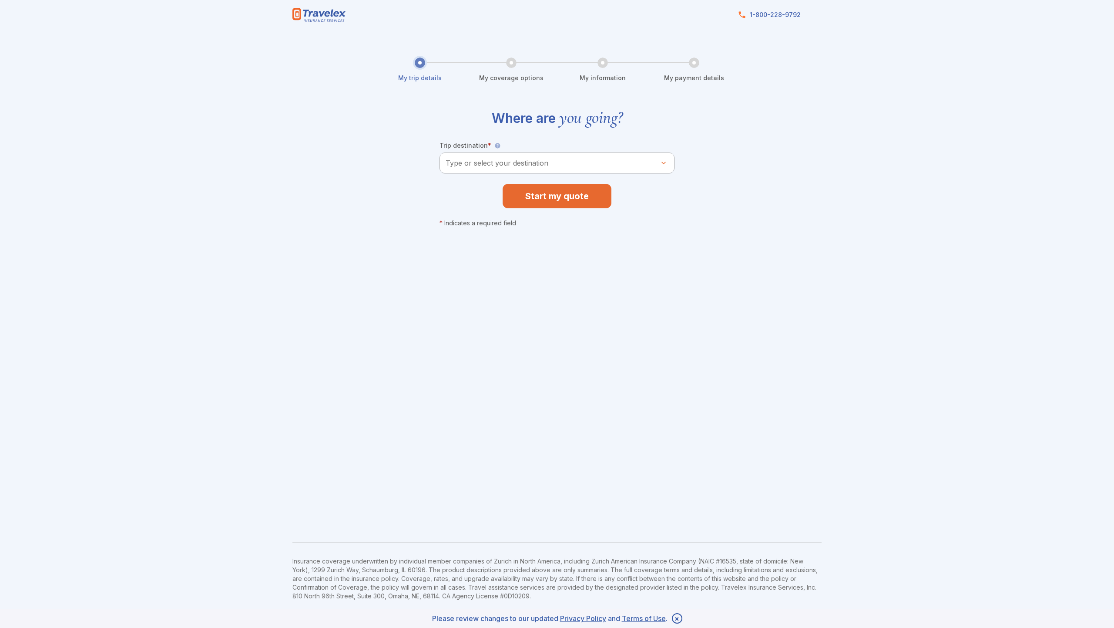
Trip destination (465, 145)
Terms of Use (644, 618)
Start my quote (557, 196)
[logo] (319, 15)
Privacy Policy (583, 618)
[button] (497, 145)
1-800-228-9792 (775, 14)
